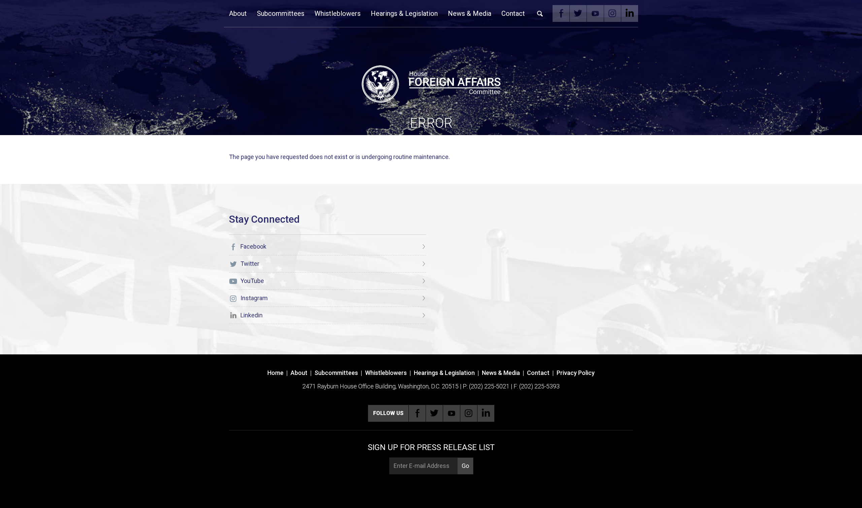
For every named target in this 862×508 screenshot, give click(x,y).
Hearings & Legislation (404, 13)
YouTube (595, 13)
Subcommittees (280, 13)
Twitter (578, 13)
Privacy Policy (576, 372)
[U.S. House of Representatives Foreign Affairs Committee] (431, 83)
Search (540, 13)
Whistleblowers (337, 13)
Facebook (561, 13)
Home (275, 372)
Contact (513, 13)
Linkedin (629, 13)
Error (431, 123)
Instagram (612, 13)
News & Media (469, 13)
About (238, 13)
